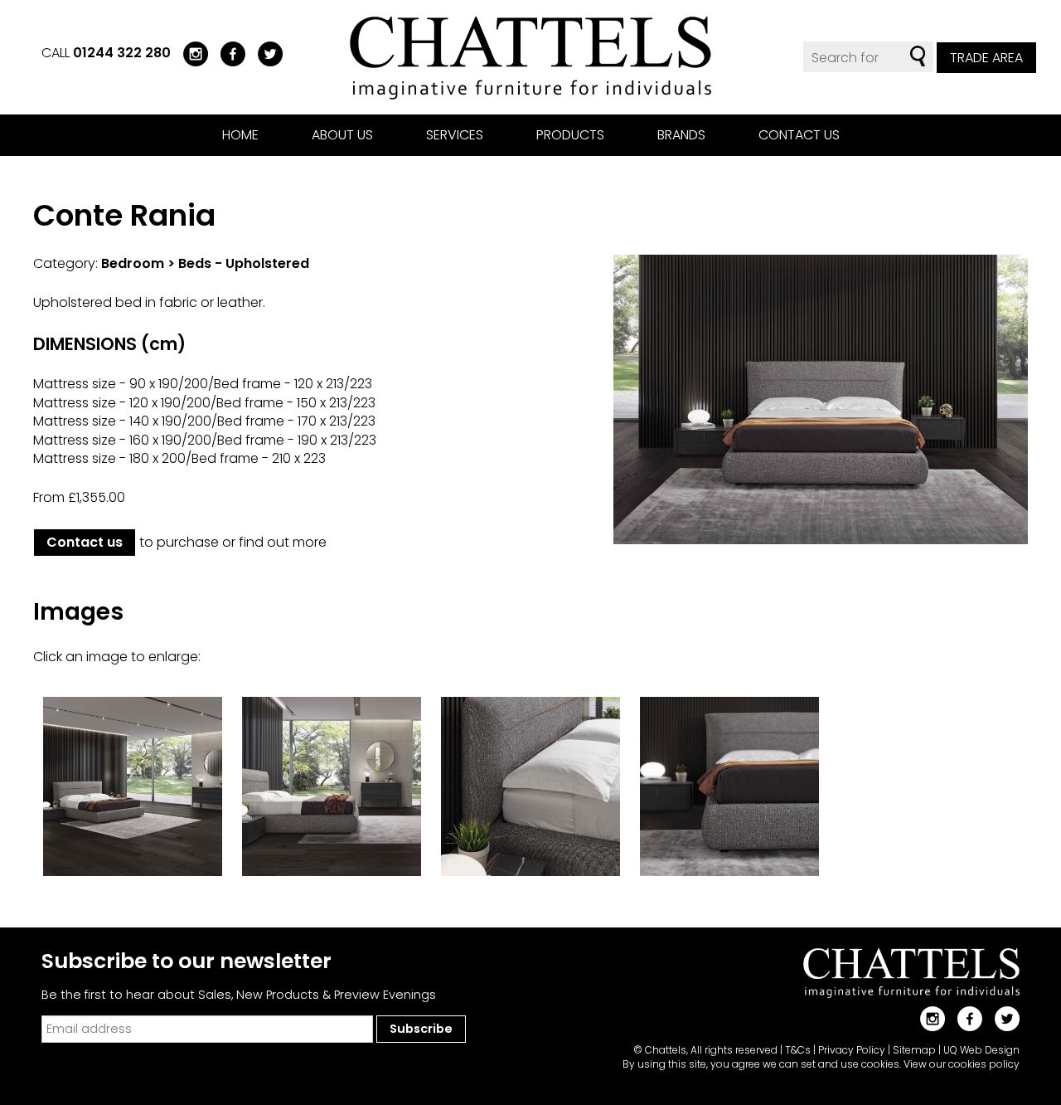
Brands (681, 134)
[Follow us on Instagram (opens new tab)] (189, 52)
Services (454, 134)
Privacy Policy (851, 1050)
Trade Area (986, 57)
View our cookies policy (962, 1064)
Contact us (799, 134)
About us (342, 134)
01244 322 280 (122, 52)
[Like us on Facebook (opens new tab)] (226, 52)
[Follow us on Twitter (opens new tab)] (264, 52)
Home (240, 134)
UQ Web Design (981, 1050)
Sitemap (914, 1050)
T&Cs (798, 1050)
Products (570, 134)
